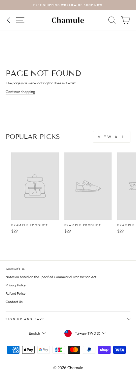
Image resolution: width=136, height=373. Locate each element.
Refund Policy (15, 293)
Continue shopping (20, 91)
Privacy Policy (16, 285)
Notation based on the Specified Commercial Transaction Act (51, 277)
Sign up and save (25, 319)
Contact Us (14, 302)
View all (111, 136)
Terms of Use (15, 269)
